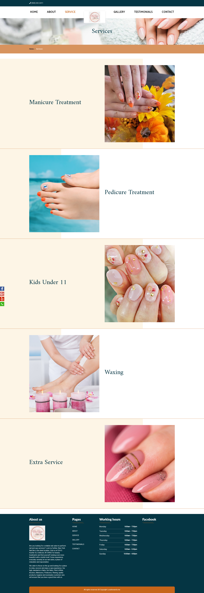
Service (70, 12)
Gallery (119, 12)
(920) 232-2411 (37, 3)
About (51, 12)
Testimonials (143, 12)
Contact (168, 12)
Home (34, 12)
